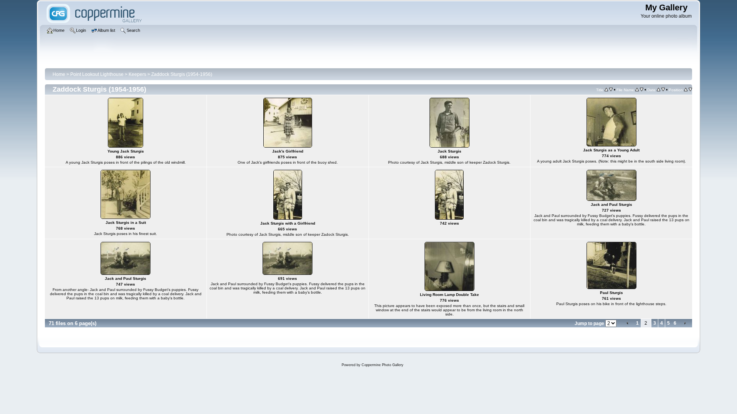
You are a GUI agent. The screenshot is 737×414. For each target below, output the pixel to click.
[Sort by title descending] (611, 89)
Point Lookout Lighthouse (97, 74)
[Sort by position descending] (690, 89)
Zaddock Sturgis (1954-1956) (181, 74)
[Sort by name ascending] (637, 89)
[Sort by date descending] (663, 89)
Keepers (137, 74)
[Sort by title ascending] (606, 89)
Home (59, 74)
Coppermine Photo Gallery (382, 365)
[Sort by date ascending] (658, 89)
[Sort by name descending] (641, 89)
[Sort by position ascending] (685, 89)
